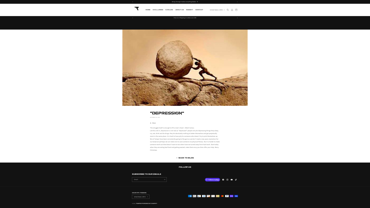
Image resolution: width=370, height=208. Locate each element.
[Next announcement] (237, 2)
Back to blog (186, 158)
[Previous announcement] (133, 2)
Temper (139, 203)
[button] (228, 10)
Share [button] (154, 123)
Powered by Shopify (149, 203)
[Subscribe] (164, 179)
